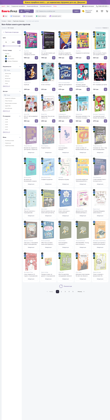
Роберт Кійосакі (28, 146)
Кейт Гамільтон (96, 82)
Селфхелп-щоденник (47, 179)
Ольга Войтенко (97, 177)
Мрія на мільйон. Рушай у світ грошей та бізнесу (100, 53)
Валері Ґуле (44, 114)
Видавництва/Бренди (32, 6)
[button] (13, 54)
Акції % (3, 6)
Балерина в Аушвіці (64, 179)
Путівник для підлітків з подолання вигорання (99, 243)
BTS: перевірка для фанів (100, 84)
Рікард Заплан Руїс (97, 146)
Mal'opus (7, 81)
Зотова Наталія (79, 209)
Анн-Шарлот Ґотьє (28, 272)
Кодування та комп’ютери (82, 53)
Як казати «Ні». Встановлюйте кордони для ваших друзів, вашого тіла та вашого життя (31, 180)
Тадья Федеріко (80, 82)
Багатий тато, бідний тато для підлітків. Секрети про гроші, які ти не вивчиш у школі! (31, 148)
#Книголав (8, 73)
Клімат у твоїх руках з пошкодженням (64, 211)
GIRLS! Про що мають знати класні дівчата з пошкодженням (47, 243)
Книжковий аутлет (56, 16)
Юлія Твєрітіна (44, 146)
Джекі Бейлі (44, 209)
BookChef (7, 78)
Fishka (55, 6)
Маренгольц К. (96, 209)
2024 (6, 124)
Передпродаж (16, 16)
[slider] (4, 46)
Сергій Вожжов (96, 51)
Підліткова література (18, 21)
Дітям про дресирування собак (65, 85)
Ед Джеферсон (62, 114)
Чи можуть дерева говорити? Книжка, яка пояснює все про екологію (82, 85)
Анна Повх (61, 51)
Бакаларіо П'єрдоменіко (99, 114)
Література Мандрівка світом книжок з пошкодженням (99, 211)
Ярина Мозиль (79, 146)
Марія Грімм (27, 209)
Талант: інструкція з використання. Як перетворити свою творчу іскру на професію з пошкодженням (100, 275)
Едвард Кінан (79, 114)
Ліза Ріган (26, 51)
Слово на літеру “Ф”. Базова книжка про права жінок (83, 148)
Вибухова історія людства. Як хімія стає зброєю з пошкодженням (83, 275)
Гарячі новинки (42, 16)
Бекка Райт (26, 114)
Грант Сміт (43, 51)
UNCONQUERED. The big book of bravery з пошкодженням (82, 243)
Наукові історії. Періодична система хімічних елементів (29, 53)
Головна (4, 21)
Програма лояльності (45, 6)
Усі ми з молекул (45, 84)
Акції (6, 16)
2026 (6, 119)
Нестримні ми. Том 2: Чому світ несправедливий (100, 148)
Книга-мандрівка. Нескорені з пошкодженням (63, 243)
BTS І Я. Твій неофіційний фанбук (30, 117)
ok (19, 42)
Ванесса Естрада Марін (64, 82)
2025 (6, 122)
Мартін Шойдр (44, 272)
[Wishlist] (102, 11)
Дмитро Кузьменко (63, 209)
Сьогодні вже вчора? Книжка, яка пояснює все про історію (100, 117)
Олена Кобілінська (80, 240)
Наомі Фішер (102, 240)
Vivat (6, 83)
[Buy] (36, 57)
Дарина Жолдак (97, 272)
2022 (6, 129)
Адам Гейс (8, 106)
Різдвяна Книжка (45, 148)
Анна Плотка (62, 146)
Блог (8, 6)
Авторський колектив (11, 103)
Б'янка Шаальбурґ (45, 240)
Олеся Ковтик (62, 240)
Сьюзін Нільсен (45, 82)
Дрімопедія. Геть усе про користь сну (48, 117)
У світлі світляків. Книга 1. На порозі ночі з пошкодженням (99, 180)
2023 (6, 127)
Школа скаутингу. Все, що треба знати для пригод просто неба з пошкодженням (48, 211)
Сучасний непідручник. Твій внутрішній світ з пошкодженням (82, 180)
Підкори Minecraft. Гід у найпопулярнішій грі (65, 117)
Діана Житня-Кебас (46, 177)
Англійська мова (9, 140)
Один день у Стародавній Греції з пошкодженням (31, 243)
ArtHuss (7, 76)
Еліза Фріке (96, 240)
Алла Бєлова (8, 108)
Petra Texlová (8, 101)
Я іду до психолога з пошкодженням (29, 211)
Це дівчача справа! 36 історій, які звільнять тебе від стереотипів (65, 53)
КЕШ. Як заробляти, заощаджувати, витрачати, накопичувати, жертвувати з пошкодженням (66, 275)
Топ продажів (29, 16)
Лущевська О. (27, 82)
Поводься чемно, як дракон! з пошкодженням (48, 275)
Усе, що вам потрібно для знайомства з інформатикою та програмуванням (48, 53)
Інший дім (26, 84)
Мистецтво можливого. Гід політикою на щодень (83, 117)
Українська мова (9, 145)
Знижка (7, 53)
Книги (9, 21)
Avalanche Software (10, 98)
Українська (8, 143)
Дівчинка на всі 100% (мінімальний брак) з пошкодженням (81, 211)
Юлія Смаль (78, 272)
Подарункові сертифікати (18, 6)
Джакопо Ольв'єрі (28, 240)
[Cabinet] (97, 11)
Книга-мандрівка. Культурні (63, 148)
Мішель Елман (27, 177)
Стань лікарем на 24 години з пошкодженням (30, 275)
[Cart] (107, 11)
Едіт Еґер (61, 177)
